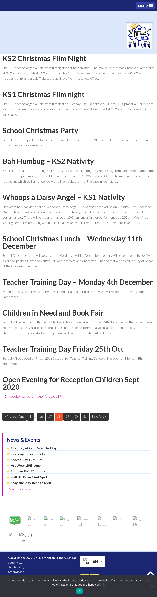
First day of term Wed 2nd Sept (35, 448)
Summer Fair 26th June (28, 471)
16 (41, 416)
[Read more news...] (20, 489)
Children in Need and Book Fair (53, 312)
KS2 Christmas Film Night (44, 58)
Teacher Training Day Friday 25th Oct (63, 348)
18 (58, 416)
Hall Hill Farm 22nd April (29, 477)
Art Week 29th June (26, 465)
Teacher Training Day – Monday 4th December (77, 281)
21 (85, 416)
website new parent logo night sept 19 (35, 396)
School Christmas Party (40, 130)
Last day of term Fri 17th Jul (32, 454)
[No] (152, 586)
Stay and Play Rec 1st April (31, 483)
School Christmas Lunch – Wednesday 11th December (72, 242)
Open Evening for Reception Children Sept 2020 (70, 383)
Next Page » (99, 416)
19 (67, 416)
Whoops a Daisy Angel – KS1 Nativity (63, 197)
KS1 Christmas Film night (43, 94)
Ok (79, 590)
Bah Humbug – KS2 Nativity (48, 161)
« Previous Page (14, 416)
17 (50, 416)
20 (76, 416)
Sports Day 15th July (26, 460)
